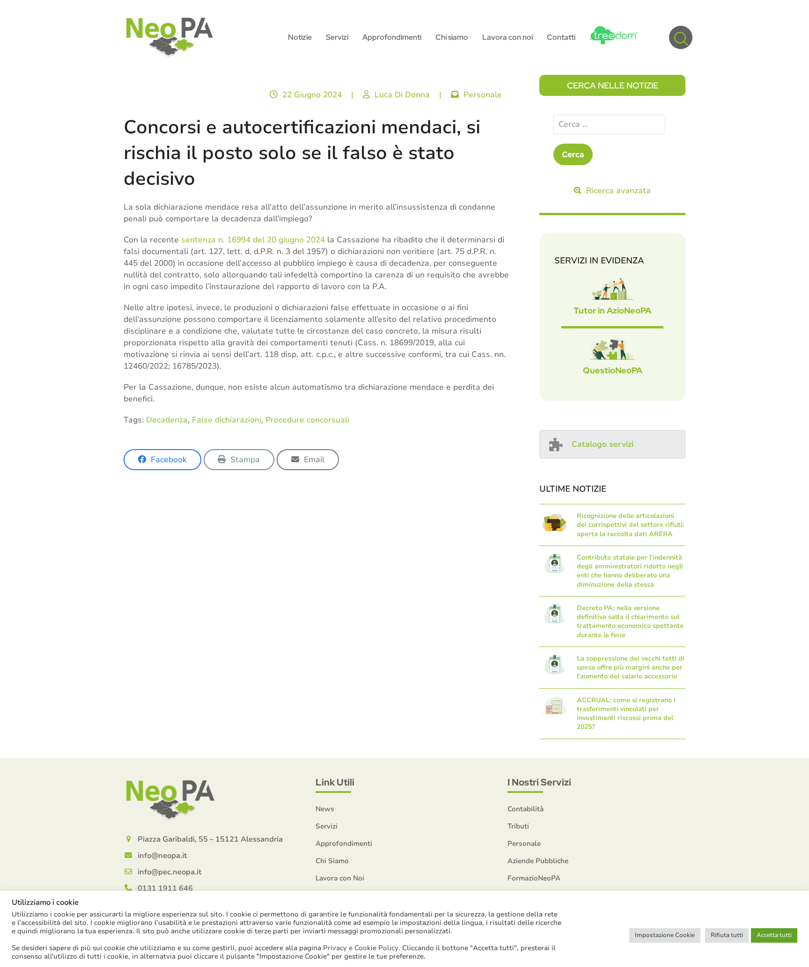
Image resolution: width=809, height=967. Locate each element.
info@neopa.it (162, 856)
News (325, 809)
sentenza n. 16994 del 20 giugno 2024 (253, 239)
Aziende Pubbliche (537, 860)
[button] (680, 37)
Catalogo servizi (602, 444)
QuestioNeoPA (612, 370)
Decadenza (167, 419)
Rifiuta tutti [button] (727, 935)
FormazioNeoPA (533, 878)
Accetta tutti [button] (774, 935)
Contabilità (525, 809)
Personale (482, 94)
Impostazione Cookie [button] (665, 935)
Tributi (518, 826)
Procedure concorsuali (307, 419)
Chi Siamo (332, 860)
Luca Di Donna (402, 94)
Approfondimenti (344, 843)
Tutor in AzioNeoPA (612, 310)
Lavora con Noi (340, 878)
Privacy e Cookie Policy (360, 948)
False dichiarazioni (226, 419)
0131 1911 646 (165, 888)
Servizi (327, 826)
